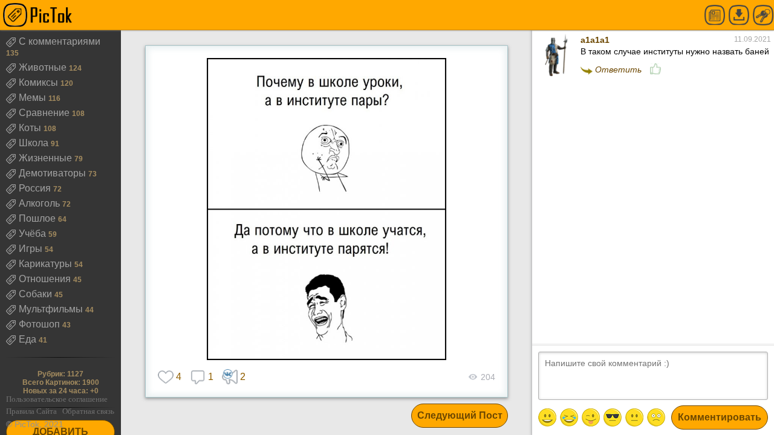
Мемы (33, 97)
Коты (31, 128)
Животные (44, 67)
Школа (35, 143)
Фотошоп (40, 324)
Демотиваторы (53, 173)
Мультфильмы (52, 309)
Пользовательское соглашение (57, 399)
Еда (29, 339)
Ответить (618, 69)
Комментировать (719, 417)
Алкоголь (40, 203)
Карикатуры (46, 264)
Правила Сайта (31, 411)
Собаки (36, 294)
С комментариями (59, 41)
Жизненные (46, 158)
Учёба (33, 233)
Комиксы (39, 82)
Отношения (46, 279)
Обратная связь (88, 411)
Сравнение (45, 113)
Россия (36, 188)
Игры (32, 248)
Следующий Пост (459, 415)
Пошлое (38, 218)
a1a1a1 (595, 40)
